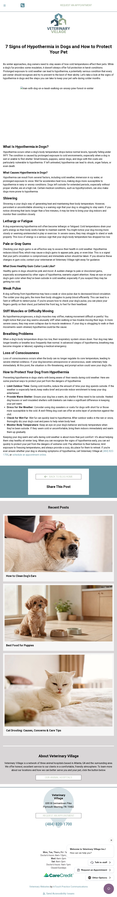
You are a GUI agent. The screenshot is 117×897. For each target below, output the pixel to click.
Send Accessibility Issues (60, 893)
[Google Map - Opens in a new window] (58, 837)
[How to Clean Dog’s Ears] (58, 547)
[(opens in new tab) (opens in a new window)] (58, 875)
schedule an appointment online (29, 454)
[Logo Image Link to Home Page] (58, 22)
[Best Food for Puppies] (58, 617)
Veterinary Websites (39, 886)
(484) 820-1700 (58, 824)
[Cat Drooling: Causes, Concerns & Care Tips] (58, 694)
